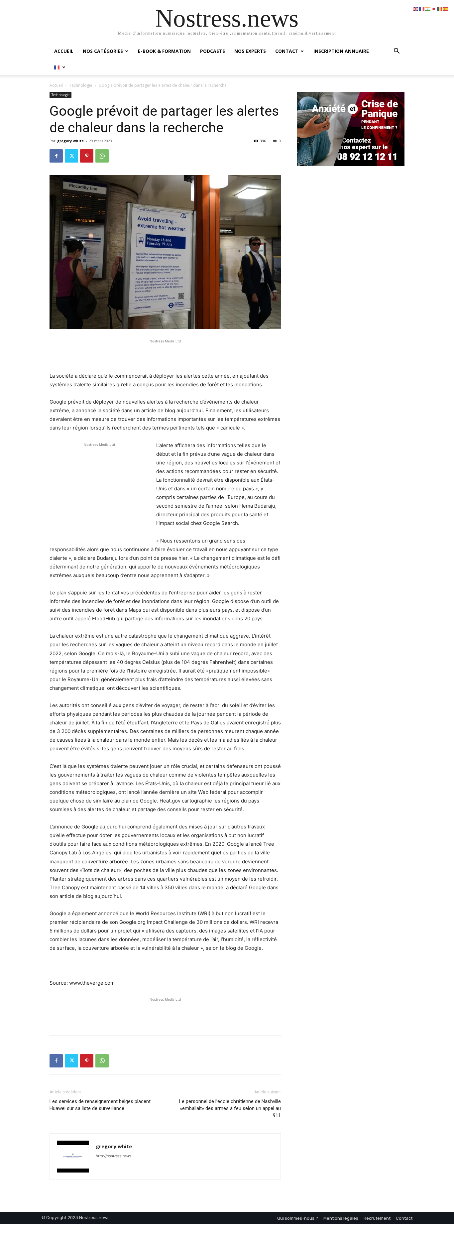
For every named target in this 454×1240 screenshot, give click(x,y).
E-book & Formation (164, 51)
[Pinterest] (86, 156)
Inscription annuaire (341, 51)
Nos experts (250, 51)
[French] (60, 67)
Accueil (63, 51)
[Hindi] (428, 8)
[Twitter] (71, 156)
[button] (396, 52)
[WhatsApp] (102, 156)
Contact (286, 51)
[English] (416, 8)
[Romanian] (440, 8)
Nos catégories (103, 51)
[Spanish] (446, 8)
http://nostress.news (114, 1156)
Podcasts (212, 51)
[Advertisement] (165, 355)
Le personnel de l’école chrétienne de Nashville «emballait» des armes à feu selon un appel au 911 (230, 1108)
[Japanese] (434, 8)
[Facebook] (56, 156)
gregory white (70, 140)
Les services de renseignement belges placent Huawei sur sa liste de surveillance (100, 1104)
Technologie (80, 85)
